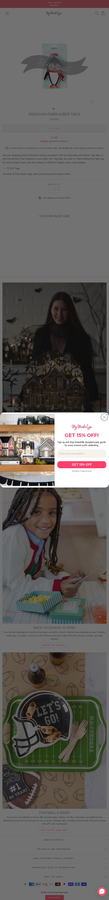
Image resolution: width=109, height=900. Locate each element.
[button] (102, 891)
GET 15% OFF (82, 465)
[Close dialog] (104, 417)
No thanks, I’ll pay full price (82, 471)
